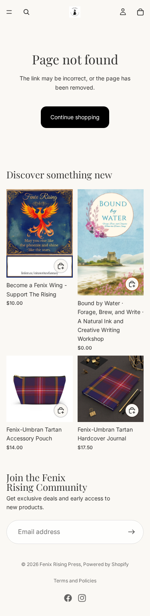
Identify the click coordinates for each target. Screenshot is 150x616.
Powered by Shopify (106, 564)
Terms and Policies (75, 581)
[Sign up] (131, 532)
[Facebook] (68, 598)
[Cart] (140, 12)
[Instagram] (82, 598)
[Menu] (9, 12)
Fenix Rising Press (60, 564)
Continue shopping (75, 117)
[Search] (26, 12)
